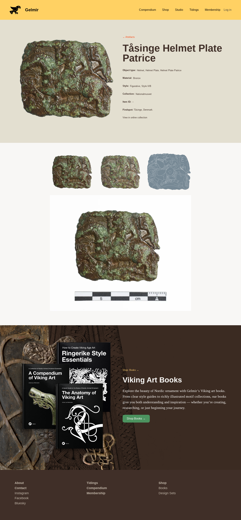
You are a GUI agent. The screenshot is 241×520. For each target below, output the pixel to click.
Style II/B (146, 86)
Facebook (22, 498)
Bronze (136, 78)
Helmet (140, 70)
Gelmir (31, 9)
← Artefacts (129, 37)
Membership (96, 493)
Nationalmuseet (144, 94)
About (19, 483)
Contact (20, 488)
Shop (163, 483)
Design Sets (167, 493)
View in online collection (135, 117)
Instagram (22, 493)
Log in (227, 9)
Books (163, 488)
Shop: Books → (131, 370)
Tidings (92, 483)
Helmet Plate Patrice (170, 70)
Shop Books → (136, 418)
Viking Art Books (152, 380)
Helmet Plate (152, 70)
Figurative (135, 86)
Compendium (97, 488)
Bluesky (20, 503)
